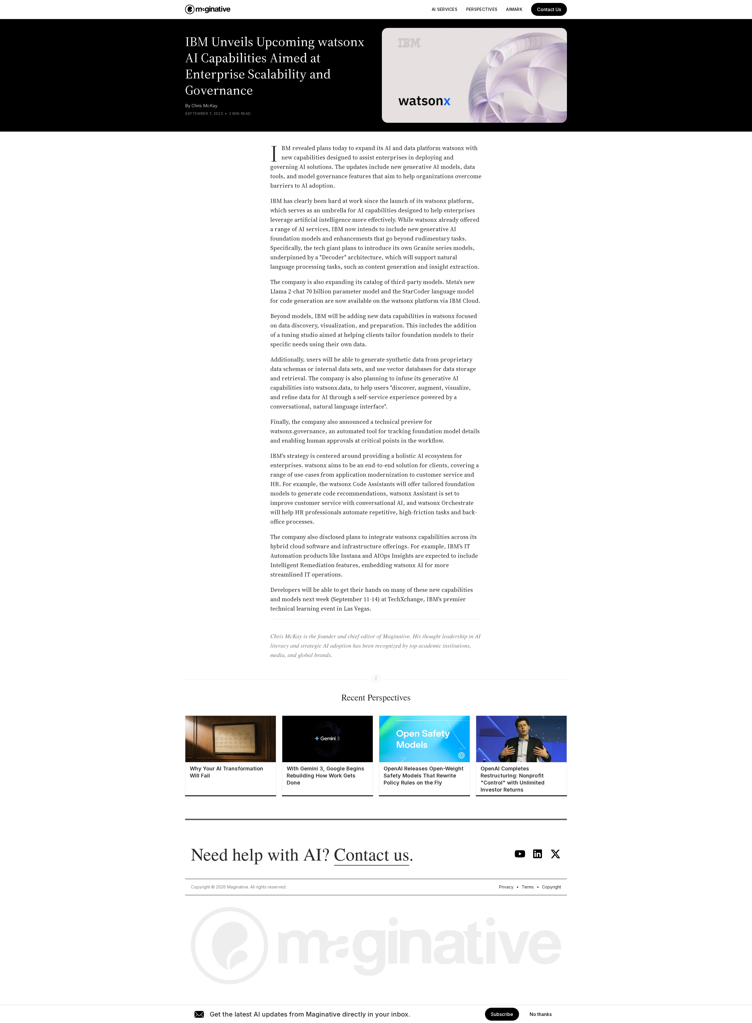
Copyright (551, 886)
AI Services (444, 9)
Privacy (506, 886)
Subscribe (502, 1014)
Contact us (371, 854)
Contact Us (549, 9)
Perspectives (481, 9)
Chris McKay (204, 105)
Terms (528, 886)
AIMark (514, 9)
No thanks (541, 1014)
